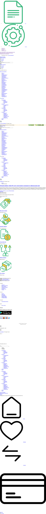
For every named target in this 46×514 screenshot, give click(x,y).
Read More (1, 191)
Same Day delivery (3, 226)
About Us (3, 48)
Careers (3, 289)
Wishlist (3, 49)
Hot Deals (2, 98)
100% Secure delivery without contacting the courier (7, 52)
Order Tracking (4, 50)
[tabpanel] (23, 360)
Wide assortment (3, 257)
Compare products (4, 297)
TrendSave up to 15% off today (4, 53)
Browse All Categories (3, 71)
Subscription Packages (5, 301)
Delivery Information (5, 285)
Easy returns (2, 273)
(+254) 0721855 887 (11, 55)
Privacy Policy (4, 286)
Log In (1, 394)
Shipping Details (4, 296)
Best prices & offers (3, 210)
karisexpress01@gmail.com (4, 393)
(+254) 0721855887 (3, 123)
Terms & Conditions (5, 287)
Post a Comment (7, 190)
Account (2, 513)
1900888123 (2, 181)
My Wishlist (3, 295)
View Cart (3, 294)
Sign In (3, 293)
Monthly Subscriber (3, 57)
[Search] (1, 63)
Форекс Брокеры (11, 190)
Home (24, 418)
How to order (4, 305)
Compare (24, 465)
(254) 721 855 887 (2, 392)
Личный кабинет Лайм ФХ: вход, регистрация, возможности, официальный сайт (20, 185)
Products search (2, 62)
